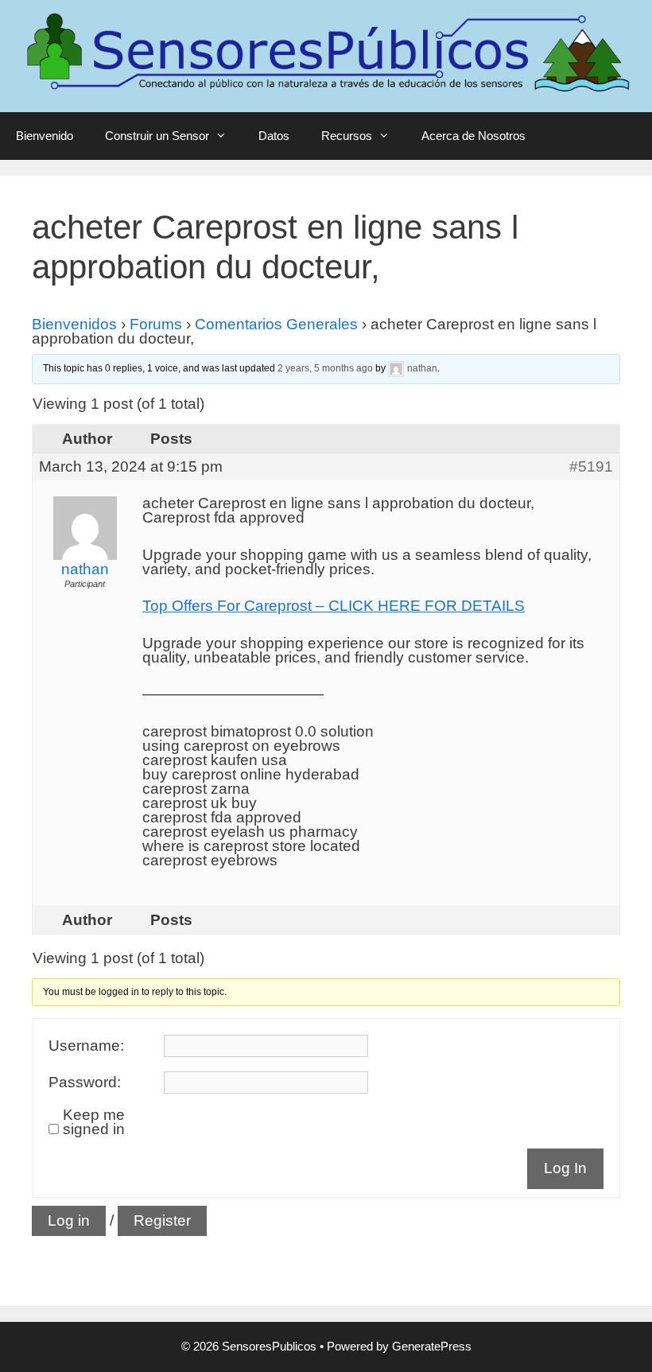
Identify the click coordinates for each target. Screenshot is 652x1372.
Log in (69, 1220)
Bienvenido (44, 135)
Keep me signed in (94, 1122)
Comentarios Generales (276, 324)
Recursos (346, 135)
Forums (156, 324)
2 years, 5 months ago (325, 369)
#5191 (591, 467)
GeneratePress (432, 1346)
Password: (85, 1082)
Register (162, 1220)
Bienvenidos (74, 324)
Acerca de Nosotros (473, 135)
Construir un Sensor (157, 135)
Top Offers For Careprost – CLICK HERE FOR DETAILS (333, 605)
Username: (86, 1046)
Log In (565, 1168)
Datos (273, 135)
